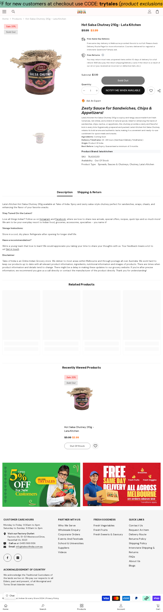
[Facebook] (7, 558)
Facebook (60, 219)
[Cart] (157, 11)
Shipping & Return (89, 192)
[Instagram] (18, 558)
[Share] (158, 91)
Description (65, 192)
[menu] (4, 12)
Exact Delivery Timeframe (130, 140)
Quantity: (87, 84)
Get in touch (12, 249)
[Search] (13, 12)
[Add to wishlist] (151, 91)
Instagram (45, 219)
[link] (21, 343)
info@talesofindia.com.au (29, 546)
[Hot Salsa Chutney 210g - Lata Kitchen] (81, 398)
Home (5, 18)
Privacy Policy (52, 598)
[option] (39, 71)
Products (17, 18)
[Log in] (149, 11)
